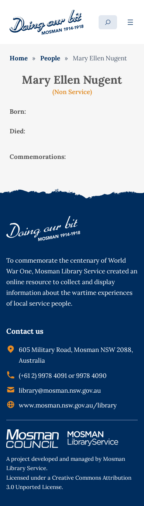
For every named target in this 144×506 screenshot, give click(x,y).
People (50, 58)
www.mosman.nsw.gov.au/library (68, 405)
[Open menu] (130, 22)
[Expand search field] (107, 22)
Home (19, 58)
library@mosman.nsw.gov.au (60, 390)
